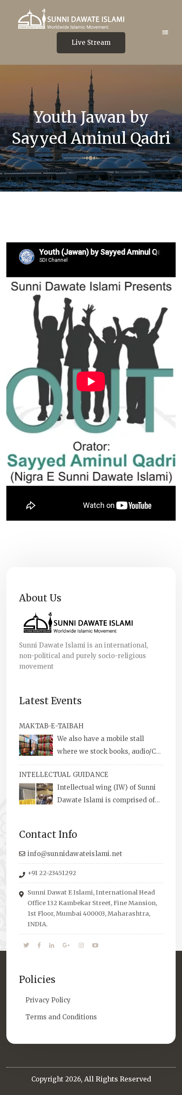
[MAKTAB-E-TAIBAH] (36, 745)
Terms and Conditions (61, 1017)
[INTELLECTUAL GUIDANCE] (36, 793)
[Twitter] (26, 945)
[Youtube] (95, 945)
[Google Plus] (66, 945)
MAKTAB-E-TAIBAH (51, 726)
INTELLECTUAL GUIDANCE (63, 775)
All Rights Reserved (117, 1079)
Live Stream (91, 42)
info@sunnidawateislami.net (75, 854)
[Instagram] (81, 945)
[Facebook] (39, 945)
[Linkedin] (51, 945)
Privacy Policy (48, 1000)
